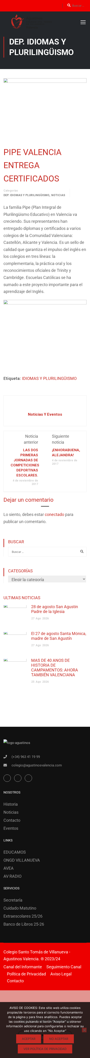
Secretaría (12, 900)
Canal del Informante (22, 966)
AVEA (8, 868)
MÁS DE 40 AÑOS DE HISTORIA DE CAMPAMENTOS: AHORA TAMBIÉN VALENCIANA (54, 667)
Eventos (10, 828)
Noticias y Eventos (45, 414)
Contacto (11, 820)
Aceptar (28, 1039)
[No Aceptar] (84, 1030)
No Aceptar (58, 1039)
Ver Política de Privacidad (45, 1049)
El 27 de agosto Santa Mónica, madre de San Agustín (58, 636)
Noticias (58, 195)
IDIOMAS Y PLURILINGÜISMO (49, 378)
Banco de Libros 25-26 (23, 924)
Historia (10, 804)
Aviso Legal (61, 974)
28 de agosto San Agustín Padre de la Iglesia (54, 609)
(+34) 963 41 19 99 (26, 757)
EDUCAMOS (14, 852)
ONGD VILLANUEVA (21, 860)
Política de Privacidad (26, 974)
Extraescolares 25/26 (22, 916)
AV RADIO (12, 876)
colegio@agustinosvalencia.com (37, 765)
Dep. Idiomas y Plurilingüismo (26, 195)
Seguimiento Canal (63, 966)
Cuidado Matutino (19, 908)
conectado (54, 514)
